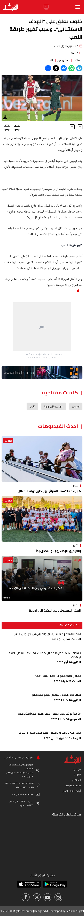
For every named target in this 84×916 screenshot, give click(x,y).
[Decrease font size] (72, 126)
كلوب (32, 406)
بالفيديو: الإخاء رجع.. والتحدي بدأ (58, 551)
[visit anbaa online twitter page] (36, 897)
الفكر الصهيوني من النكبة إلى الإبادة (55, 610)
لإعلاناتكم (76, 780)
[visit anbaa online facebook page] (25, 897)
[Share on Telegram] (79, 68)
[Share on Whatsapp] (71, 68)
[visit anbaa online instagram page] (58, 897)
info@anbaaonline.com (22, 794)
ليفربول (76, 406)
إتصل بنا (77, 774)
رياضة (77, 60)
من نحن (77, 769)
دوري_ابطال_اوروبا (53, 406)
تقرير (75, 485)
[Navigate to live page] (46, 7)
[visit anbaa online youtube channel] (47, 897)
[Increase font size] (80, 126)
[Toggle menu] (78, 7)
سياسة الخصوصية (73, 785)
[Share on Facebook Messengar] (64, 68)
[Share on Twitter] (56, 68)
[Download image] (5, 117)
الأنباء (50, 60)
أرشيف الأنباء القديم (72, 791)
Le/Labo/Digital (75, 910)
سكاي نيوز (63, 60)
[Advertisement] (42, 326)
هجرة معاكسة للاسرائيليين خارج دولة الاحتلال (49, 491)
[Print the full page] (16, 127)
